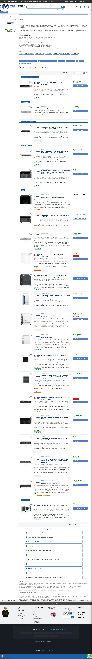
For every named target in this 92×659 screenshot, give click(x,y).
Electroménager (66, 12)
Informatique (20, 12)
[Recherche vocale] (59, 7)
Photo (42, 12)
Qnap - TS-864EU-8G (10, 29)
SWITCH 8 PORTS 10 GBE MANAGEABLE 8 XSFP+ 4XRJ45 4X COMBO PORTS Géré (54, 128)
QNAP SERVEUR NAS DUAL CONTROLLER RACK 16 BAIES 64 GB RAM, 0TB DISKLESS (55, 482)
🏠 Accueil (4, 1)
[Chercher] (63, 7)
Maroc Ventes (50, 648)
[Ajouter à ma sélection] (15, 20)
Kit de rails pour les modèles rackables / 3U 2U (54, 108)
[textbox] (49, 7)
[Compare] (76, 7)
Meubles (74, 12)
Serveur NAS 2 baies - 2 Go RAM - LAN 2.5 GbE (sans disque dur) (55, 296)
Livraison (54, 648)
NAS (23, 190)
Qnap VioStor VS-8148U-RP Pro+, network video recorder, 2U (54, 83)
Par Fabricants (36, 614)
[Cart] (87, 1)
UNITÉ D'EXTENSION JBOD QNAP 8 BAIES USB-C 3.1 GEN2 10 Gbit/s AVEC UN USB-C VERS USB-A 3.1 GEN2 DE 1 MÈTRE (55, 172)
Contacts (35, 616)
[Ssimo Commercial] (8, 612)
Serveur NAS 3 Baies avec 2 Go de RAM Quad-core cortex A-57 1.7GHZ (55, 336)
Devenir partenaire (82, 612)
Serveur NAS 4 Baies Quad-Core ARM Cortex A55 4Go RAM (54, 315)
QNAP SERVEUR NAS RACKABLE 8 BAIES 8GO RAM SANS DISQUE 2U (55, 398)
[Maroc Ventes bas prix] (13, 7)
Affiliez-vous (26, 1)
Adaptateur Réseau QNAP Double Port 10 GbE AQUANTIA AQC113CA (54, 506)
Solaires (81, 12)
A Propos (35, 610)
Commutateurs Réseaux (28, 121)
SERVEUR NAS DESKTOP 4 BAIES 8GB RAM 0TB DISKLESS (54, 356)
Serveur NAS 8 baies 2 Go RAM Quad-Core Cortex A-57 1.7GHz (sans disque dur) (55, 216)
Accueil (22, 15)
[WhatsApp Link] (89, 656)
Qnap (46, 81)
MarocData (8, 657)
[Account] (76, 1)
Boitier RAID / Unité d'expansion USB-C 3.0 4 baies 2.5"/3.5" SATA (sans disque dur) (55, 276)
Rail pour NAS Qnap (46, 235)
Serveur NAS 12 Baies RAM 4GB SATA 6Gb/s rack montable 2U (54, 439)
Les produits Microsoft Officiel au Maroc (39, 647)
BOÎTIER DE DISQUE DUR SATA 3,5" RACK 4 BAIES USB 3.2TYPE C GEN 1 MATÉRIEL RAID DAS (54, 152)
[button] (84, 73)
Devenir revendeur (32, 1)
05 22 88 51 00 (15, 1)
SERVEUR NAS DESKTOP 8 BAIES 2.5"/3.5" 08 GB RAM (54, 418)
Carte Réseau (25, 500)
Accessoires (25, 102)
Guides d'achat (44, 650)
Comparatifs (49, 650)
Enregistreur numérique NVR (30, 77)
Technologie (44, 1)
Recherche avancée (60, 9)
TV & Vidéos (12, 12)
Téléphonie (29, 12)
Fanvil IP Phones (62, 647)
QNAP (70, 586)
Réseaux (36, 12)
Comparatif (39, 1)
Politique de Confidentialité (36, 622)
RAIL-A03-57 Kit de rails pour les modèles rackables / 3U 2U (46, 110)
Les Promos (80, 616)
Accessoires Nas (26, 145)
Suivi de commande (43, 648)
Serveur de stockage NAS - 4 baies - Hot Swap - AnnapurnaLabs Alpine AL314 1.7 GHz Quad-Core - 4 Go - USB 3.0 (55, 377)
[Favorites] (80, 7)
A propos (20, 1)
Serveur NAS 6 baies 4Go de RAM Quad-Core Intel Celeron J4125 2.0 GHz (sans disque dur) (55, 196)
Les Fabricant (81, 614)
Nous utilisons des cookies (37, 619)
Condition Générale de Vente (38, 612)
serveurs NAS (78, 596)
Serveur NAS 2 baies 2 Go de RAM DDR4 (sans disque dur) (54, 255)
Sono (47, 12)
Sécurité (57, 12)
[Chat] (3, 656)
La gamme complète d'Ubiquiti (52, 647)
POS (52, 12)
